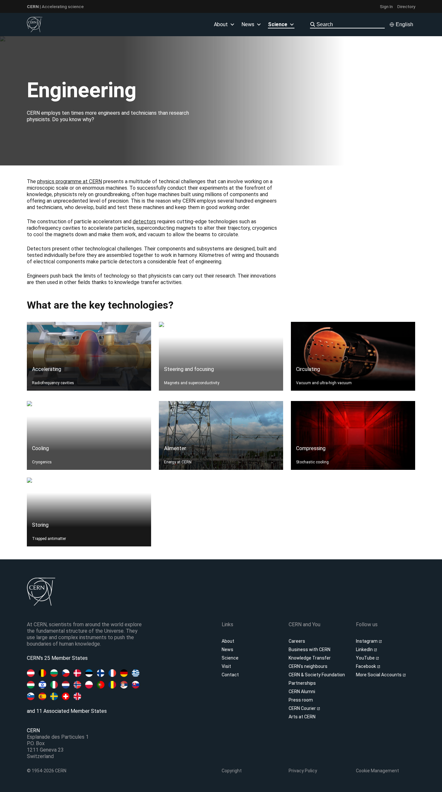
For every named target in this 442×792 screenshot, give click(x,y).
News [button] (247, 24)
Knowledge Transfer (310, 657)
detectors (144, 221)
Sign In (386, 6)
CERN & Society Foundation (317, 674)
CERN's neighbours (308, 666)
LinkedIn (365, 649)
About (228, 641)
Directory (406, 6)
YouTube (366, 657)
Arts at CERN (302, 716)
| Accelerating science (55, 6)
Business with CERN (309, 649)
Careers (297, 641)
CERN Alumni (302, 691)
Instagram (367, 641)
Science (277, 24)
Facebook (366, 666)
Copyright (232, 770)
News (227, 649)
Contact (230, 674)
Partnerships (302, 683)
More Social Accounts (379, 674)
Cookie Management (377, 770)
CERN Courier (303, 708)
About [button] (221, 24)
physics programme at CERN (69, 181)
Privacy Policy (303, 770)
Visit (226, 666)
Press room (301, 699)
